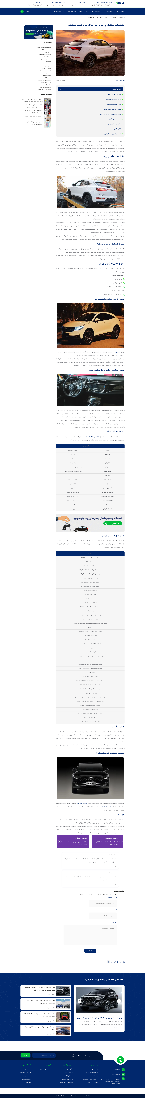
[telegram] (115, 962)
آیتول (123, 11)
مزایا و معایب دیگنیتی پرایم (114, 104)
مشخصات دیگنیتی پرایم (114, 94)
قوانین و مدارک (83, 11)
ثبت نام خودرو (116, 352)
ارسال (90, 951)
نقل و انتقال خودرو (97, 11)
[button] (119, 1001)
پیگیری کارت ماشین (46, 82)
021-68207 (117, 1070)
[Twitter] (91, 1055)
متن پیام (114, 922)
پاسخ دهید (114, 866)
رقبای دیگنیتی (117, 129)
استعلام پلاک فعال (46, 73)
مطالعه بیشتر (119, 1028)
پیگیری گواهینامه (46, 78)
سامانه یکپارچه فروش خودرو (92, 437)
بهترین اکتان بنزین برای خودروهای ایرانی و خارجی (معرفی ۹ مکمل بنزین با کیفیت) (32, 100)
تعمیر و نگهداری (71, 11)
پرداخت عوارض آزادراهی (45, 54)
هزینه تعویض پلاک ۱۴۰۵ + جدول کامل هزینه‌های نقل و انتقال (33, 112)
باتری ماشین (48, 66)
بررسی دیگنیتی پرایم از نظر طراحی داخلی (110, 114)
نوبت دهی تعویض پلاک (45, 71)
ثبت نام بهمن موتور (107, 807)
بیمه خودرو (109, 11)
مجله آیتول (122, 17)
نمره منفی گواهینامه (25, 1073)
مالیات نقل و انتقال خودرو (104, 3)
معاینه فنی (28, 1083)
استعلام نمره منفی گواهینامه (44, 80)
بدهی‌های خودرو (59, 11)
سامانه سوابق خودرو (46, 75)
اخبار (116, 11)
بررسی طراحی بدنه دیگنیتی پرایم (112, 109)
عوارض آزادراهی (69, 1073)
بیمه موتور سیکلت (46, 64)
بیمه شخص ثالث (46, 57)
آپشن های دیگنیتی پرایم (114, 124)
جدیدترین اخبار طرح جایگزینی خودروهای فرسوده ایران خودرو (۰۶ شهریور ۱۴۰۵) (33, 106)
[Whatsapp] (111, 962)
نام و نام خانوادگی (112, 897)
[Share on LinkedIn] (120, 962)
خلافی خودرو (81, 3)
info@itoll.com (116, 1074)
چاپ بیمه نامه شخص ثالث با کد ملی (34, 116)
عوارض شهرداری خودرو (45, 87)
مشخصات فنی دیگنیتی (115, 119)
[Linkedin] (85, 1055)
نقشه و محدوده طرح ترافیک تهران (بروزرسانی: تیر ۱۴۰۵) (34, 123)
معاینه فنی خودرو (46, 68)
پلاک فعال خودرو (26, 1079)
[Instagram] (79, 1055)
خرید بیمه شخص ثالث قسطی (90, 1079)
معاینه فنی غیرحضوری (45, 1069)
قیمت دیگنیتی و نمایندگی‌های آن (112, 134)
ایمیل (115, 910)
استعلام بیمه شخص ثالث (45, 59)
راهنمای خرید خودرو (61, 80)
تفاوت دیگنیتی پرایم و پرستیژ (113, 99)
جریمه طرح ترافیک (46, 50)
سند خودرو (28, 1069)
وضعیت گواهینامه (26, 1076)
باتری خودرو (38, 3)
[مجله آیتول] (120, 4)
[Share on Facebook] (117, 962)
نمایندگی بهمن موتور (81, 803)
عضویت (25, 1055)
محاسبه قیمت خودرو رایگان (44, 47)
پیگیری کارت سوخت (46, 85)
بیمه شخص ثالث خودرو (58, 3)
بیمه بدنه (48, 61)
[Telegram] (73, 1055)
